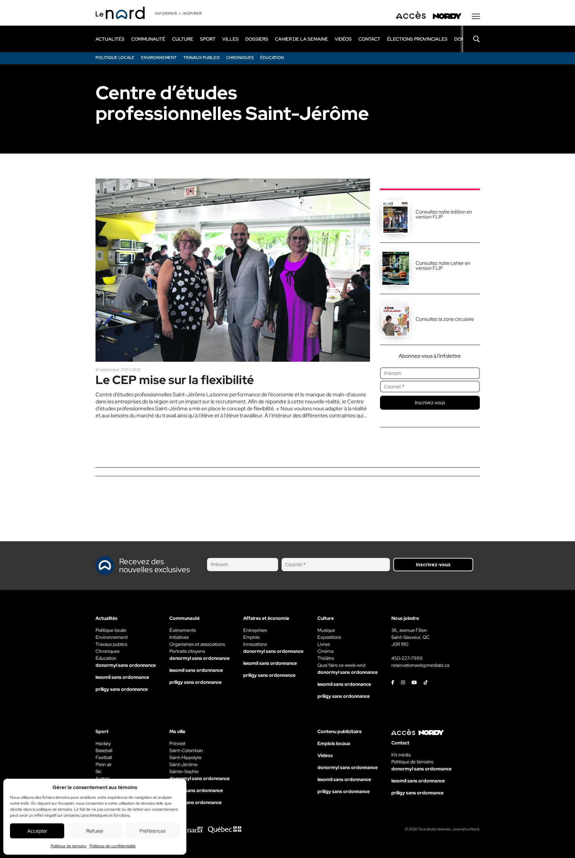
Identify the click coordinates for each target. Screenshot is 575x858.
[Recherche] (471, 39)
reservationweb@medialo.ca (420, 665)
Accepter (37, 831)
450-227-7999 (407, 658)
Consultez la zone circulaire (445, 319)
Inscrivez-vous (430, 402)
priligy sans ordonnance (122, 689)
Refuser (94, 831)
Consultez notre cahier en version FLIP (443, 265)
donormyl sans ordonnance (126, 665)
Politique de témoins (68, 846)
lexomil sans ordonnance (122, 677)
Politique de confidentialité (113, 846)
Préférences (152, 831)
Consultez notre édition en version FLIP (444, 214)
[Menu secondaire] (476, 16)
